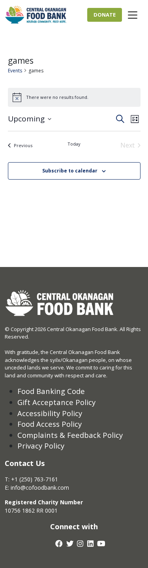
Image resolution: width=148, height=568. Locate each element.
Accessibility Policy (49, 413)
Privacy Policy (40, 446)
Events (15, 70)
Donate (105, 14)
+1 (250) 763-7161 (34, 479)
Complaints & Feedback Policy (70, 435)
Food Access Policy (49, 424)
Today (74, 144)
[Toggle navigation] (132, 15)
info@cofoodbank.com (40, 487)
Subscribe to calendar (69, 170)
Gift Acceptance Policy (56, 402)
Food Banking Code (51, 391)
